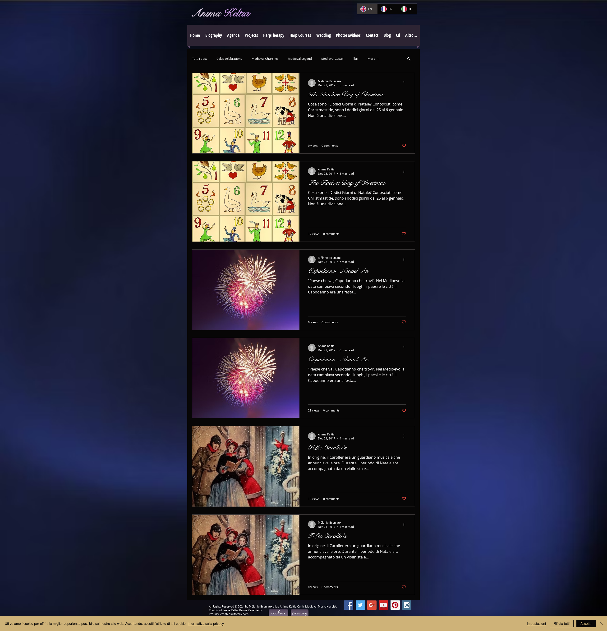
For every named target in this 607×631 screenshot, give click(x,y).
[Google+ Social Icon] (372, 605)
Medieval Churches (265, 59)
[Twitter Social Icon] (360, 605)
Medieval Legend (300, 59)
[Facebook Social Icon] (348, 605)
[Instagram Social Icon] (406, 605)
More (371, 59)
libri (355, 59)
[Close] (601, 623)
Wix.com (242, 614)
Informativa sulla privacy (206, 623)
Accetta (586, 623)
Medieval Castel (332, 59)
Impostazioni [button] (536, 623)
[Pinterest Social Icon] (395, 605)
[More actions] (405, 83)
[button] (251, 35)
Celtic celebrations (229, 59)
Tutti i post (199, 59)
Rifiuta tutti (562, 623)
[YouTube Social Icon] (383, 605)
